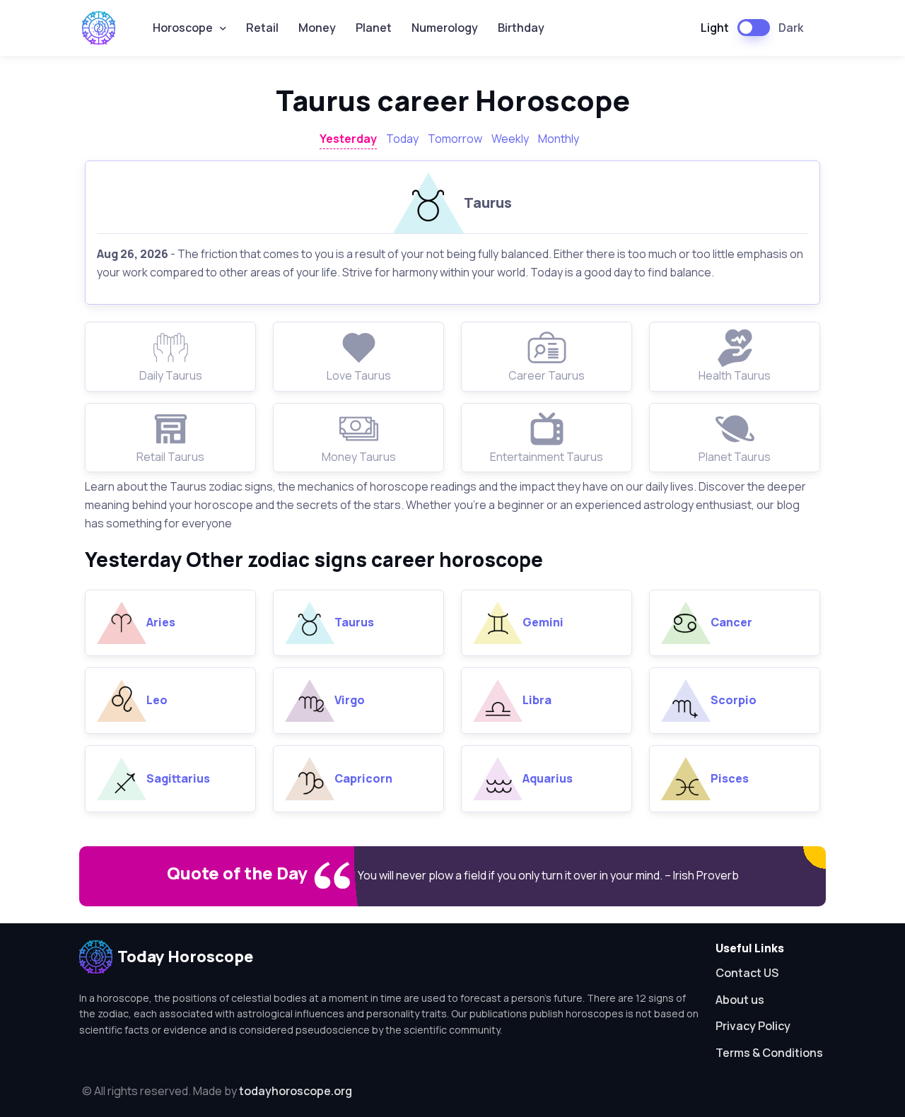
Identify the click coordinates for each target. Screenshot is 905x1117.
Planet (374, 27)
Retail (262, 27)
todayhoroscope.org (295, 1091)
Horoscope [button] (183, 27)
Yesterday (348, 138)
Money (317, 27)
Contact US (747, 973)
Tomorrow (455, 138)
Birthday (521, 27)
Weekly (510, 138)
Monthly (558, 138)
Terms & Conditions (769, 1052)
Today (402, 138)
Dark (790, 27)
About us (740, 999)
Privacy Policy (753, 1026)
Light (715, 27)
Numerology (444, 27)
